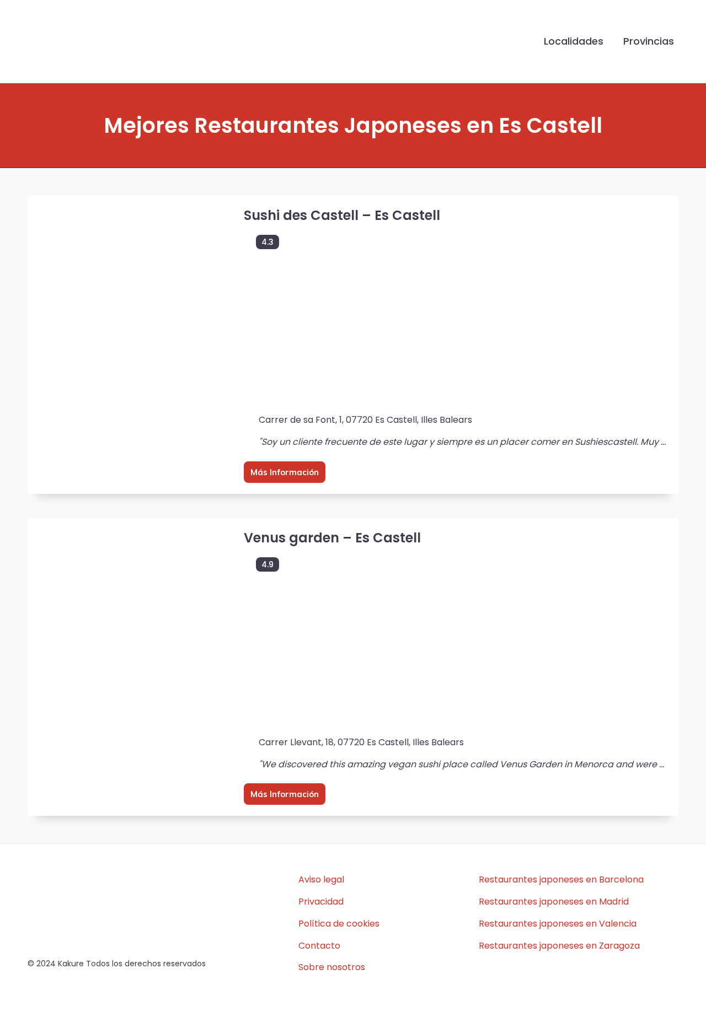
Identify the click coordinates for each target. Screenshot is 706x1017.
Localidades (573, 41)
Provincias (648, 41)
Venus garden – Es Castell (332, 538)
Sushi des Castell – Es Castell (342, 215)
